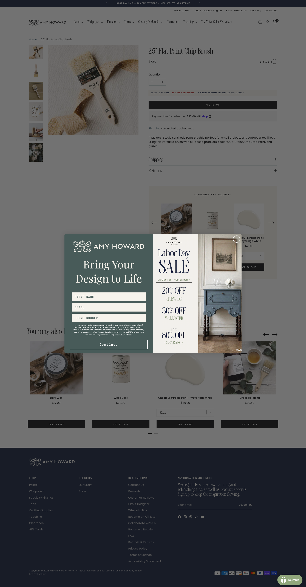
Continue (109, 344)
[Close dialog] (236, 239)
